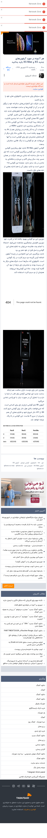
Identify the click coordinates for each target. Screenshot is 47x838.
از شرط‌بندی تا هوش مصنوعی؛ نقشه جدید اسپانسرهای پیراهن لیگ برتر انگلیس (26, 532)
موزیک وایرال (40, 704)
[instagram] (13, 786)
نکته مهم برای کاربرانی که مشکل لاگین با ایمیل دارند (22, 600)
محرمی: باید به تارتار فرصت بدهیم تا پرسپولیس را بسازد (23, 525)
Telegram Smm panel (36, 772)
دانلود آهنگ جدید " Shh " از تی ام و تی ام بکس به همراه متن (23, 625)
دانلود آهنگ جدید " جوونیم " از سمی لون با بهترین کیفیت (23, 617)
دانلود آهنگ (40, 685)
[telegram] (18, 786)
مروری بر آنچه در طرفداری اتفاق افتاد (28, 605)
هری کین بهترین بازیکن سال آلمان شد (27, 557)
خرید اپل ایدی (40, 731)
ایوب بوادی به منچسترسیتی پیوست (28, 649)
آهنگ (43, 690)
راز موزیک (41, 713)
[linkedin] (28, 786)
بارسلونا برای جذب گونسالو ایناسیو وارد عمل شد (24, 571)
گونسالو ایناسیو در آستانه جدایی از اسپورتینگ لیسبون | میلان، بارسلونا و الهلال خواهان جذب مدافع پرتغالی (22, 663)
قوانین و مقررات (29, 809)
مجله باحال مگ (39, 767)
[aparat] (33, 786)
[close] (2, 2)
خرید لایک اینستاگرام (37, 708)
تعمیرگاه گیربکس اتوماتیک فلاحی (32, 777)
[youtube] (23, 786)
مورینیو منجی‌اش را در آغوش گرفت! (29, 562)
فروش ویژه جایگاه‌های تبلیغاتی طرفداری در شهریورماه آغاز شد (22, 518)
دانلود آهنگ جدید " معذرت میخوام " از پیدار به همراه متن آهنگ (22, 610)
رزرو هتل (41, 726)
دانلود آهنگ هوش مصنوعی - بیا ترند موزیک (28, 754)
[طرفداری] (23, 795)
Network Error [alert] (35, 4)
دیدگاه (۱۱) (8, 68)
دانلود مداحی (40, 745)
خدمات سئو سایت (38, 763)
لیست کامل (8, 586)
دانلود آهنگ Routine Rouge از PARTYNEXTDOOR (23, 631)
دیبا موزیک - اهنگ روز (36, 722)
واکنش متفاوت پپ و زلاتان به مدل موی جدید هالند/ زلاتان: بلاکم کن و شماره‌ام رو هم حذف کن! (22, 551)
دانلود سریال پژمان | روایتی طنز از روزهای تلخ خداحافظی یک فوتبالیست (25, 636)
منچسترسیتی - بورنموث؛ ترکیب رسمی (27, 545)
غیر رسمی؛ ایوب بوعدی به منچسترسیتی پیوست (23, 566)
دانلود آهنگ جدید (38, 736)
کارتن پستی (40, 749)
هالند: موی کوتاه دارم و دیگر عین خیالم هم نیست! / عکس (22, 576)
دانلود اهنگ (40, 758)
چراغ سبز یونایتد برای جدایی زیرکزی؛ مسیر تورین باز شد (23, 655)
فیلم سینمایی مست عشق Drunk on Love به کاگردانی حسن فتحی (25, 643)
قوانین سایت (38, 89)
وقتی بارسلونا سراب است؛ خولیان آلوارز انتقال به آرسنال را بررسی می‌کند (23, 539)
